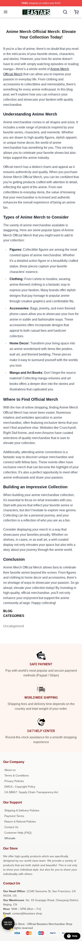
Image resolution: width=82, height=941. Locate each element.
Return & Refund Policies (20, 821)
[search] (65, 12)
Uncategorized (12, 626)
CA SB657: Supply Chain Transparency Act (31, 792)
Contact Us (11, 827)
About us (10, 769)
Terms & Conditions (16, 775)
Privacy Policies (14, 781)
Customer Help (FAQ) (18, 832)
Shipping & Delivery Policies (21, 810)
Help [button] (74, 936)
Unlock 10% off (8, 923)
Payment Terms (14, 816)
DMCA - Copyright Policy (19, 786)
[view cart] (76, 12)
